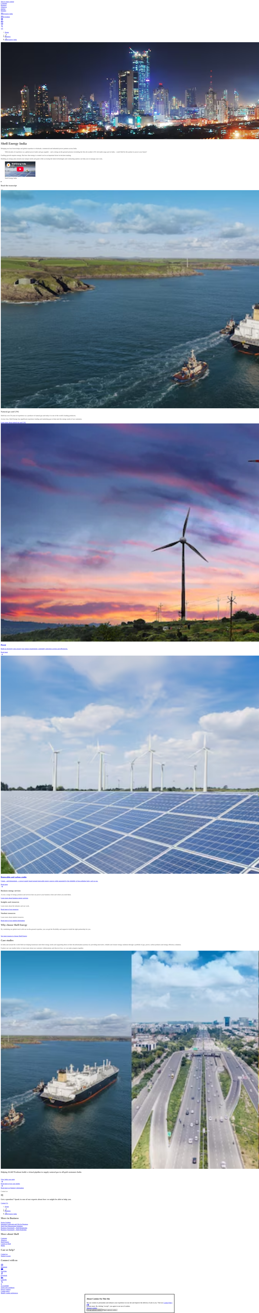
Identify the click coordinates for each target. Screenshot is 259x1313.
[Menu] (129, 28)
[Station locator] (129, 19)
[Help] (129, 24)
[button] (129, 11)
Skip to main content (7, 2)
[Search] (129, 26)
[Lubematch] (129, 21)
